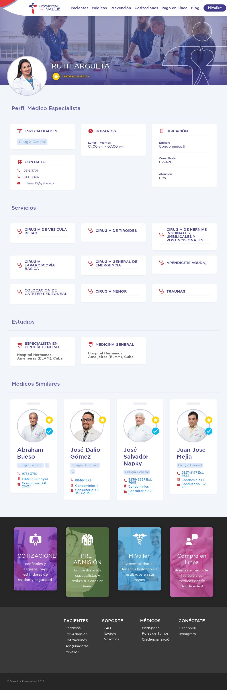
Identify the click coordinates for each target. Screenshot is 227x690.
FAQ (107, 628)
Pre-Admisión (76, 634)
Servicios (72, 628)
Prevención (120, 8)
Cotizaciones (146, 8)
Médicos (99, 8)
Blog (195, 8)
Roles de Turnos (155, 633)
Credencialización (156, 639)
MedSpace (150, 628)
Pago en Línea (174, 8)
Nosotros (111, 639)
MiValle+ (215, 8)
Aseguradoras (76, 646)
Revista (110, 634)
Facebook (187, 628)
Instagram (187, 634)
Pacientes (79, 8)
